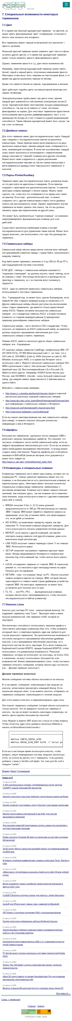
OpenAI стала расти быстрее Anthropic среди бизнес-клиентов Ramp (35, 796)
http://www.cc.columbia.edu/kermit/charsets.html (29, 393)
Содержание (23, 771)
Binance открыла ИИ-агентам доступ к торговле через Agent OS (33, 988)
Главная (32, 1006)
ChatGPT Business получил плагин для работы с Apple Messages (33, 895)
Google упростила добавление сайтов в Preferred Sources (30, 921)
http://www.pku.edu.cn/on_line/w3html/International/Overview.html (37, 400)
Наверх (40, 1006)
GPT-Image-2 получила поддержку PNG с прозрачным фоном (32, 913)
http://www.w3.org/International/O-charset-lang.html (30, 408)
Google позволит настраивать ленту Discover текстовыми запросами (35, 805)
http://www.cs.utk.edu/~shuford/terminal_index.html (27, 462)
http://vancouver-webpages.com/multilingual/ (27, 411)
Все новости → (63, 993)
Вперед (6, 771)
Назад (13, 771)
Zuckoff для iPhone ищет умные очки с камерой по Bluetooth (31, 904)
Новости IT (7, 778)
